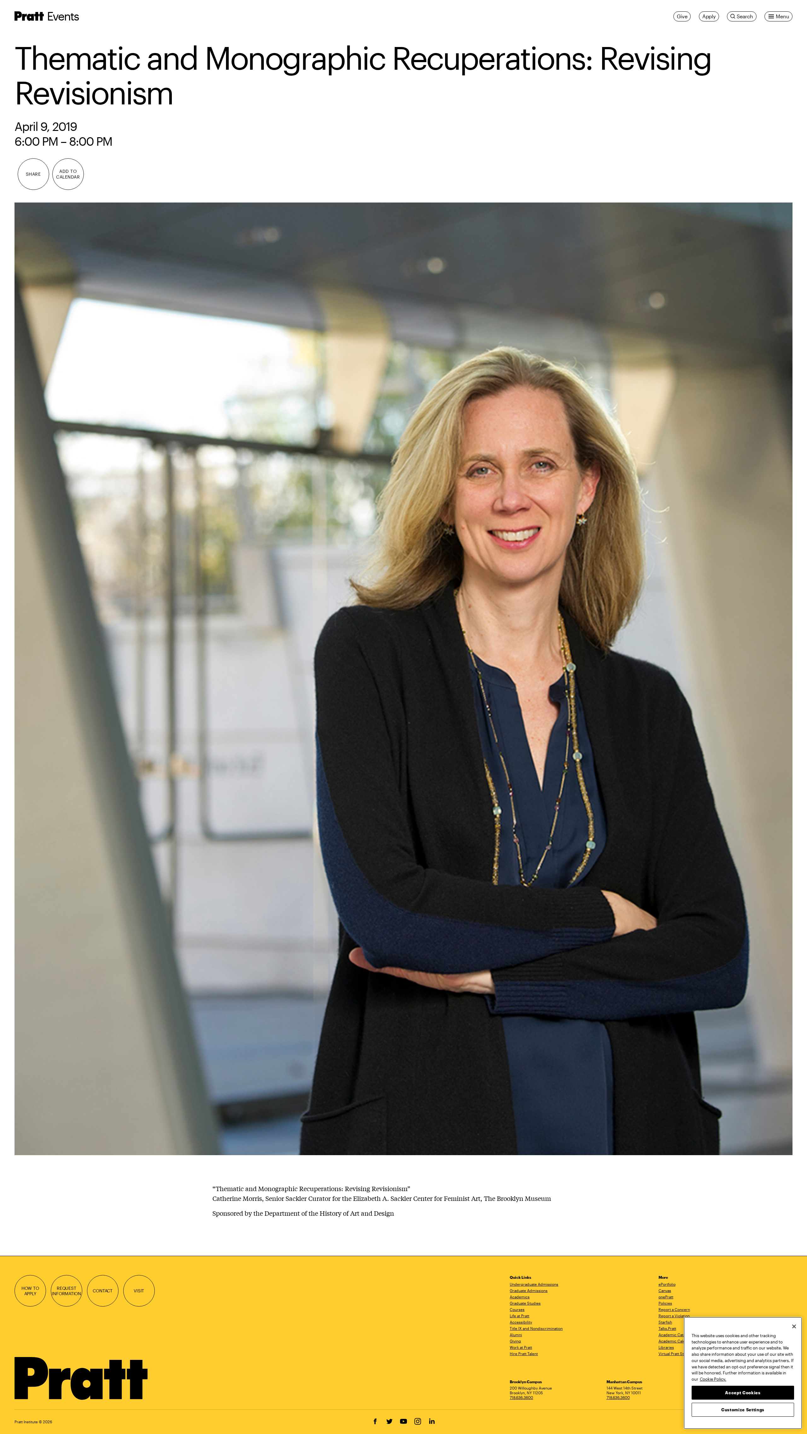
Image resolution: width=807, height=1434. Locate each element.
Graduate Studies (525, 1303)
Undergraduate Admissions (534, 1284)
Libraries (666, 1347)
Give (682, 16)
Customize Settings (742, 1409)
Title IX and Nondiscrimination (536, 1328)
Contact (103, 1290)
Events (63, 16)
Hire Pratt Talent (524, 1353)
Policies (665, 1303)
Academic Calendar (676, 1341)
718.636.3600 (521, 1397)
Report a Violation (674, 1316)
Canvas (665, 1290)
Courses (517, 1309)
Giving (515, 1341)
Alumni (516, 1334)
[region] (743, 1373)
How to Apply (30, 1290)
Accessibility (521, 1322)
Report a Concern (674, 1309)
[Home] (82, 1378)
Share (33, 174)
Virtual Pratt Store (674, 1353)
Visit (139, 1290)
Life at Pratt (519, 1316)
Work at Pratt (521, 1347)
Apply (709, 16)
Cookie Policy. (713, 1378)
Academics (520, 1297)
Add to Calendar (68, 173)
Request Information (66, 1290)
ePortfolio (667, 1284)
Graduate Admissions (529, 1290)
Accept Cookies (742, 1392)
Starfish (665, 1322)
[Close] (794, 1326)
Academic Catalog (675, 1334)
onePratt (666, 1297)
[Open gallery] (404, 679)
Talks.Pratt (667, 1328)
